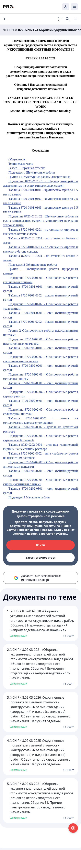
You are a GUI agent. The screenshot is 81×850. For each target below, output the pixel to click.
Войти (40, 545)
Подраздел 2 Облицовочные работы (32, 264)
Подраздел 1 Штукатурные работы (31, 172)
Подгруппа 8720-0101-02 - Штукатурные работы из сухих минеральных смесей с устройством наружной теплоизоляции (40, 221)
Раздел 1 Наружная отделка (26, 168)
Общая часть (16, 159)
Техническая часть (20, 163)
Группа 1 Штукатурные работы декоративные (39, 176)
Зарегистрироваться (40, 557)
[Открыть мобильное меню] (74, 6)
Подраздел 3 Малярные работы (29, 497)
